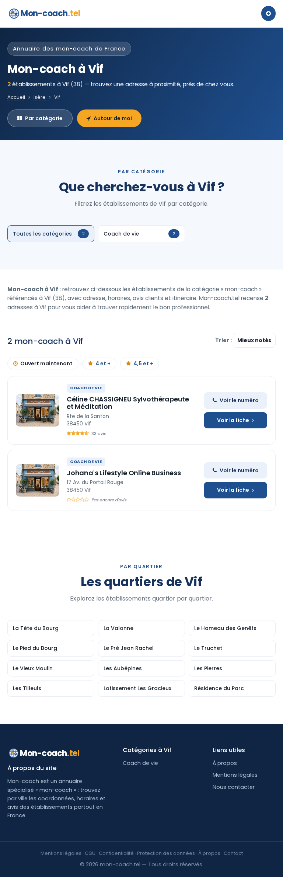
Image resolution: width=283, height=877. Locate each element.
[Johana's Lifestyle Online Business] (37, 480)
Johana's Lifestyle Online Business (124, 472)
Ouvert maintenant (46, 363)
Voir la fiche (233, 420)
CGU (90, 853)
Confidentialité (116, 853)
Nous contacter (234, 787)
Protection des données (166, 853)
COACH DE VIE (86, 388)
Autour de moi (113, 118)
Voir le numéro (239, 400)
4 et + (103, 363)
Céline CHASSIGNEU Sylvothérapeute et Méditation (128, 402)
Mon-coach (50, 13)
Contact (233, 853)
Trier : (224, 340)
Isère (40, 97)
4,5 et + (143, 363)
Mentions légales (235, 775)
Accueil (16, 97)
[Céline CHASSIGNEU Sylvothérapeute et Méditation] (37, 410)
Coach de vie (140, 763)
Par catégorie (44, 118)
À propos (225, 763)
